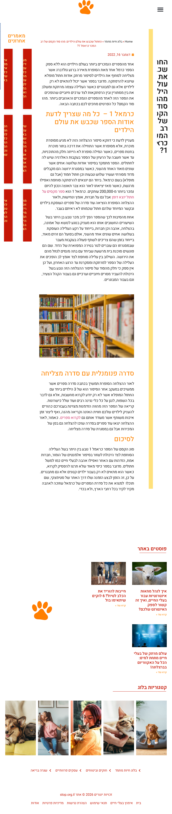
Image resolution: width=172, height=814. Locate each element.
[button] (160, 10)
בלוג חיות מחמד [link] (113, 42)
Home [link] (129, 42)
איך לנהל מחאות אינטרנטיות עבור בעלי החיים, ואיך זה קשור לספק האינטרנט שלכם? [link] (151, 600)
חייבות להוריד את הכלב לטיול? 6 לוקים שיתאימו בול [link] (109, 595)
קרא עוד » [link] (161, 614)
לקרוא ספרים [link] (70, 418)
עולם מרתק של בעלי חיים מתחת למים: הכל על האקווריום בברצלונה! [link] (150, 660)
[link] (121, 54)
